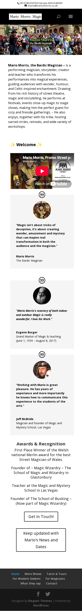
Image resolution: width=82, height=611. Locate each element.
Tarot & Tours (56, 574)
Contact (51, 583)
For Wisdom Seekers (26, 578)
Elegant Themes (40, 601)
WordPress (41, 605)
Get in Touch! (41, 516)
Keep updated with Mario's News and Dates (41, 539)
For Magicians (55, 578)
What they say (30, 583)
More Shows (33, 574)
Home (15, 574)
